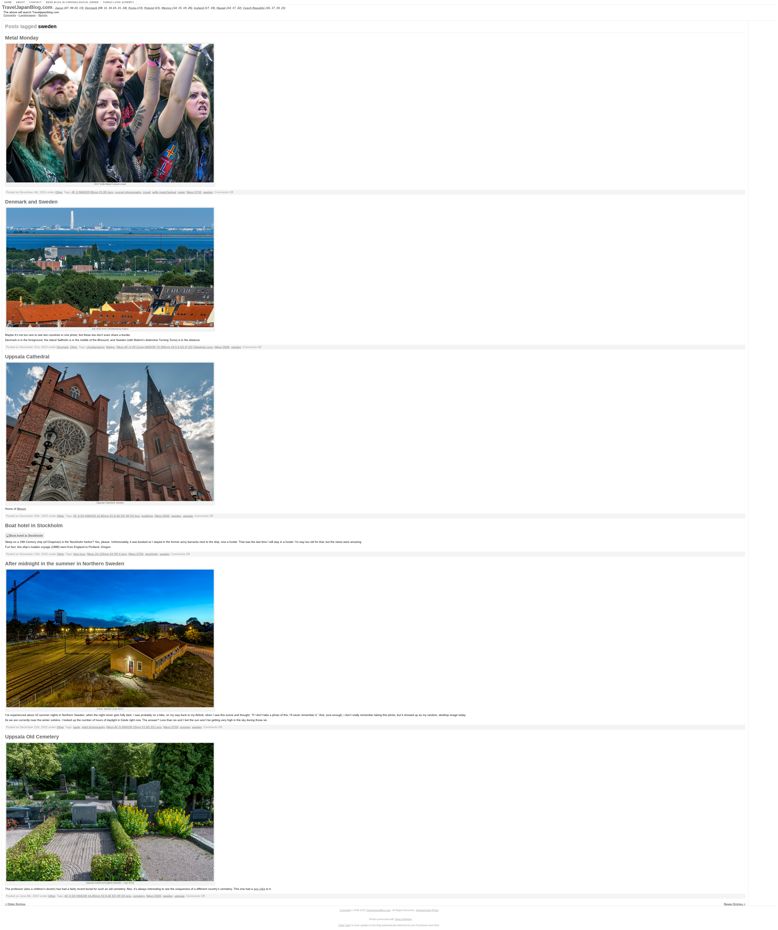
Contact (35, 2)
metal (181, 192)
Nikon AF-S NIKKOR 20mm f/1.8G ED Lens (134, 727)
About (20, 2)
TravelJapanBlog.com (27, 7)
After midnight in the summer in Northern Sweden (64, 563)
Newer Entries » (734, 904)
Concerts (9, 15)
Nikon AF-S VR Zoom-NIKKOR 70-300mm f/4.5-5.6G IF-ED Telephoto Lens (164, 347)
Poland (149, 8)
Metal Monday (21, 38)
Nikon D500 (222, 347)
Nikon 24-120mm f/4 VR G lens (107, 554)
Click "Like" (345, 925)
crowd (147, 192)
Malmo (110, 347)
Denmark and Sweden (31, 202)
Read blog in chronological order (72, 2)
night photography (93, 727)
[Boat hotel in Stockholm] (25, 535)
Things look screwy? (118, 2)
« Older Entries (15, 904)
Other (58, 192)
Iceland (199, 8)
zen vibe (259, 888)
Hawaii (221, 8)
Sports (42, 15)
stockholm (151, 554)
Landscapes (27, 15)
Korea (132, 8)
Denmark (91, 8)
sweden (208, 192)
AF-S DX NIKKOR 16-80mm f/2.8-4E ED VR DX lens (106, 516)
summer (185, 727)
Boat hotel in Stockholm (34, 525)
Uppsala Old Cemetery (32, 736)
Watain (21, 508)
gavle (76, 727)
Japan (59, 8)
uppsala (188, 516)
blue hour (79, 554)
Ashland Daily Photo (427, 910)
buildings (147, 516)
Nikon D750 (193, 192)
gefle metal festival (164, 192)
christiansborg (96, 347)
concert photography (128, 192)
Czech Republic (254, 8)
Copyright (345, 910)
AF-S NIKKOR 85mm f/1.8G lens (92, 192)
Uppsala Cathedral (27, 356)
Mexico (167, 8)
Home (8, 2)
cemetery (139, 896)
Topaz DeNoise (403, 919)
